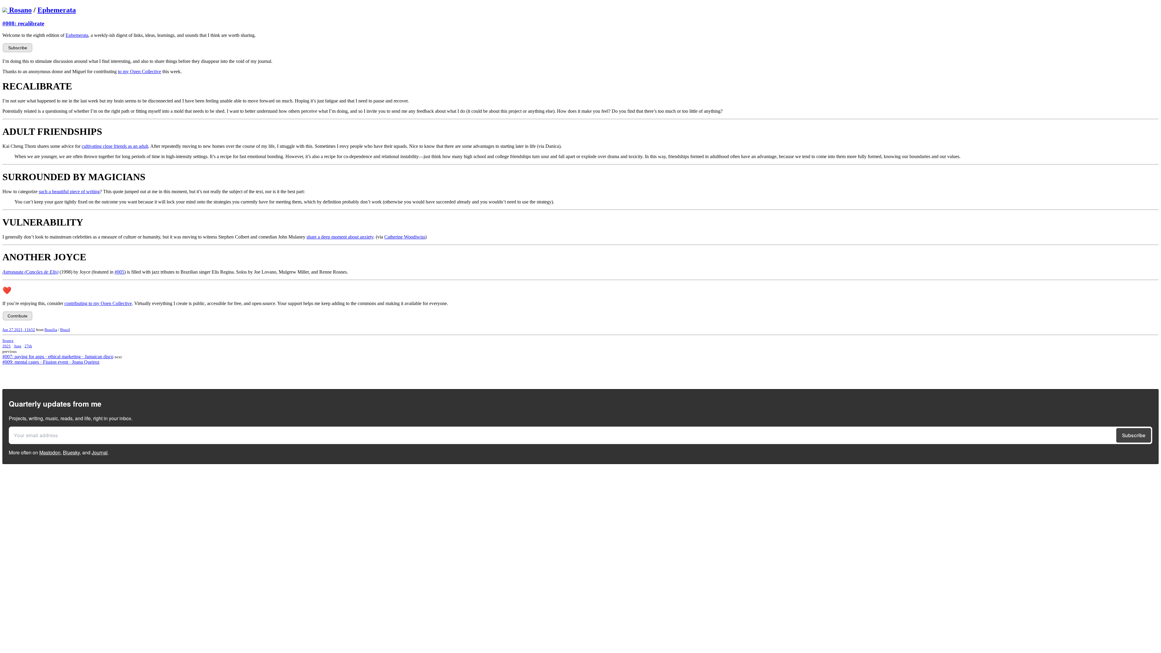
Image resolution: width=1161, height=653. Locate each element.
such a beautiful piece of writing (69, 191)
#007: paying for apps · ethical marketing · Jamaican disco (57, 356)
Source (8, 340)
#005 (119, 272)
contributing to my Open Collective (98, 303)
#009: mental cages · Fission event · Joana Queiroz (50, 362)
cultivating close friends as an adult (115, 146)
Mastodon (49, 452)
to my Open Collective (139, 71)
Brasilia (50, 329)
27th (28, 346)
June (17, 346)
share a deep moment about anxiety (340, 236)
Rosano (20, 10)
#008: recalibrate (23, 23)
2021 (6, 346)
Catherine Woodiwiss (404, 236)
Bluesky (71, 452)
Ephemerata (56, 10)
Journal (100, 452)
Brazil (65, 329)
